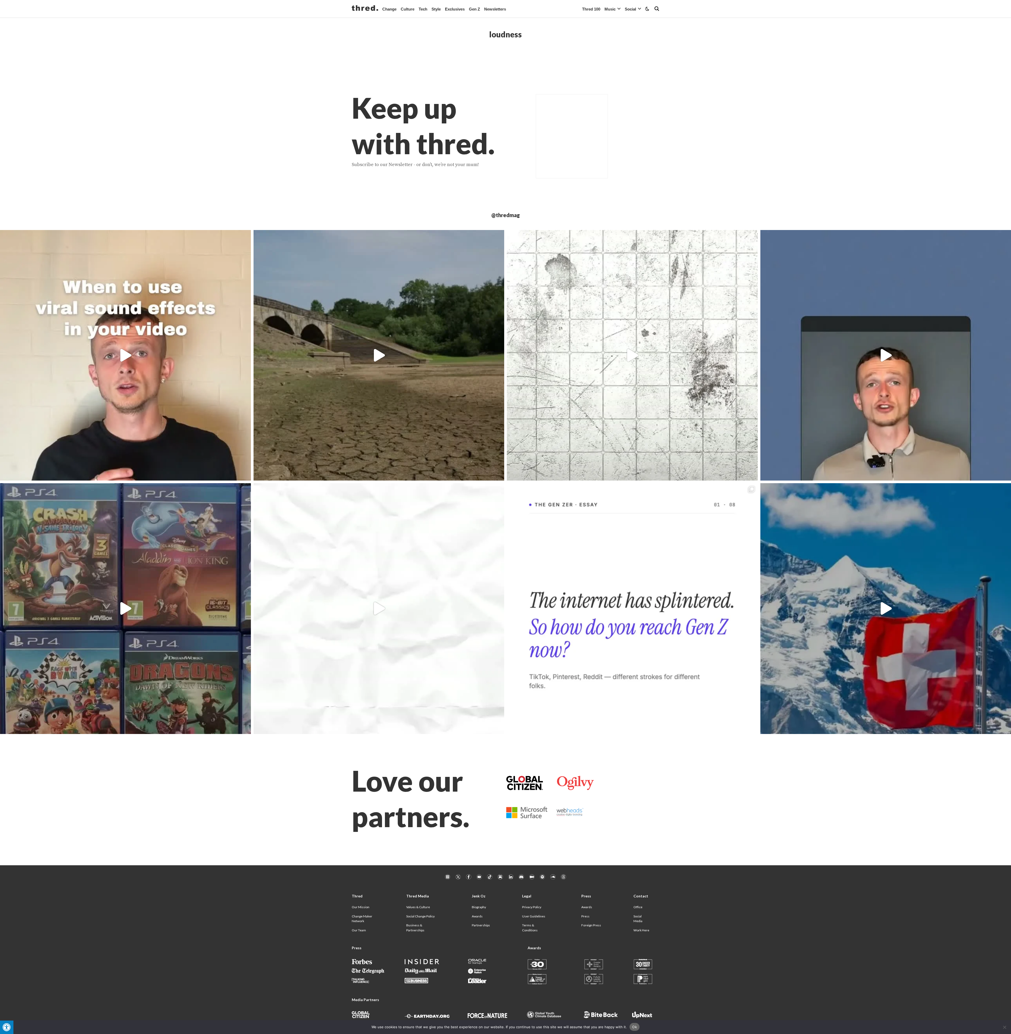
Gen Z (474, 9)
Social (630, 9)
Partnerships (481, 925)
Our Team (359, 930)
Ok (634, 1027)
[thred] (365, 8)
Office (637, 907)
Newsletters (495, 9)
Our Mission (360, 907)
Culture (407, 9)
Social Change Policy (420, 916)
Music (610, 9)
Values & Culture (418, 907)
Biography (479, 907)
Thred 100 (591, 9)
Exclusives (455, 9)
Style (436, 9)
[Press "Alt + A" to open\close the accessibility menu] (6, 1027)
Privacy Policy (531, 907)
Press (585, 916)
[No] (1004, 1027)
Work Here (641, 930)
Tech (423, 9)
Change (389, 9)
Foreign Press (591, 925)
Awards (477, 916)
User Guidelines (533, 916)
